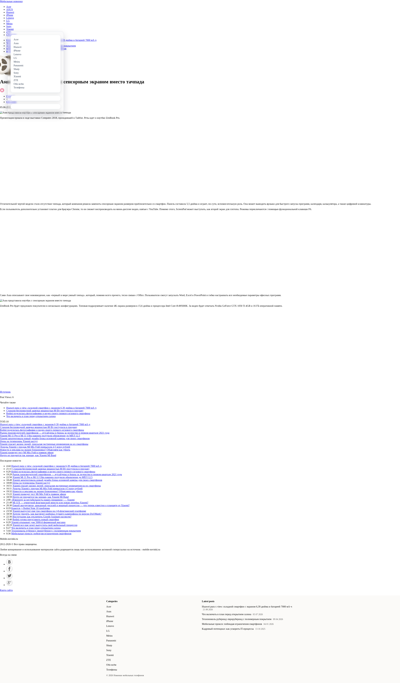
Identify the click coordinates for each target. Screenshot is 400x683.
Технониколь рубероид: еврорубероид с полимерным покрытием (46, 530)
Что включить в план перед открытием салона (31, 416)
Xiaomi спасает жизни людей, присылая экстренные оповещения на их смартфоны (44, 444)
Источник (5, 392)
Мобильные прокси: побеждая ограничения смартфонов (41, 533)
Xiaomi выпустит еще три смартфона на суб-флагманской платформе (49, 511)
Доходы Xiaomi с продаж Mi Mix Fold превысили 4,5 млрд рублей (35, 447)
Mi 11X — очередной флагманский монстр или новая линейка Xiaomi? (50, 502)
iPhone (9, 15)
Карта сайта (6, 590)
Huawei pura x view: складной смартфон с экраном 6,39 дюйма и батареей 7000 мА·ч (51, 407)
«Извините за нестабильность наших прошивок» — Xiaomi (43, 499)
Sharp (109, 645)
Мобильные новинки (11, 1)
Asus (108, 611)
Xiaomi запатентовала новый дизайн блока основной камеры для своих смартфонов (45, 438)
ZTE (108, 660)
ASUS (9, 9)
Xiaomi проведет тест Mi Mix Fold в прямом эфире (27, 452)
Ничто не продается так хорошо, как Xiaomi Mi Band (28, 455)
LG (8, 20)
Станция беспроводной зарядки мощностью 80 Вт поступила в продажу (44, 410)
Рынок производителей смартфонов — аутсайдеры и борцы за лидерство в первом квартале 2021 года (54, 433)
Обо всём (111, 664)
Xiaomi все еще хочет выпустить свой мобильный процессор (44, 525)
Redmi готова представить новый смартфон (35, 519)
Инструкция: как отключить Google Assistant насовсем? (41, 516)
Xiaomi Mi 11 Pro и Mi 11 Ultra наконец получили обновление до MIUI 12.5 (40, 435)
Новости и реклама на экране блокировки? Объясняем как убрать (35, 449)
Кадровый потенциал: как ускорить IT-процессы (228, 628)
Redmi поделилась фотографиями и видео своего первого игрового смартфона (48, 413)
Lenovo (10, 18)
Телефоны (111, 669)
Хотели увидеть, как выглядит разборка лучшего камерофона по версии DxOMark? (56, 514)
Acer (8, 6)
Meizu (9, 23)
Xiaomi (10, 29)
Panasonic (111, 640)
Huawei (10, 12)
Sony (8, 26)
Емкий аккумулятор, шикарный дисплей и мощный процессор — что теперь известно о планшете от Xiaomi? (71, 505)
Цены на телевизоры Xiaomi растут (19, 441)
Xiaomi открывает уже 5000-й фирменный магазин (38, 522)
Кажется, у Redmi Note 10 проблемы (30, 508)
